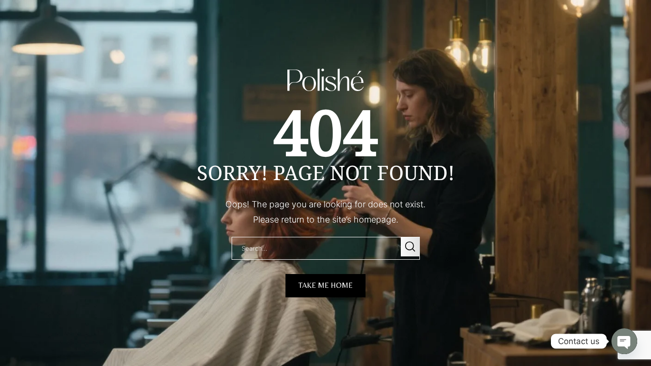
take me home (325, 285)
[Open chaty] (624, 333)
